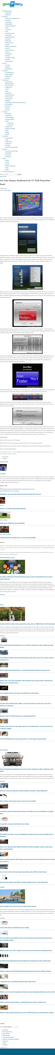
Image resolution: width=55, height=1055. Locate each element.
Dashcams (7, 67)
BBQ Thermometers (9, 83)
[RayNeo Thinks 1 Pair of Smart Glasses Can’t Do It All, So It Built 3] (4, 797)
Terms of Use (5, 1041)
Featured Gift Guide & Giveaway (7, 557)
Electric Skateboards (9, 95)
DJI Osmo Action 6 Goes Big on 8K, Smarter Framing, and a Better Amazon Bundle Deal (23, 791)
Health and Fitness (9, 74)
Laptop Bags (10, 123)
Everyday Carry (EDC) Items (11, 151)
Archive (4, 1042)
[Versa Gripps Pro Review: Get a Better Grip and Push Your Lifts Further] (4, 689)
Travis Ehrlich (8, 190)
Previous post (5, 456)
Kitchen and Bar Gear (10, 37)
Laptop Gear (10, 124)
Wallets (6, 167)
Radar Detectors (8, 68)
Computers (5, 111)
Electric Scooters (8, 96)
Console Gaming (9, 137)
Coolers (7, 89)
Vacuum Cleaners (9, 61)
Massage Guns (8, 76)
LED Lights (7, 38)
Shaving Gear (8, 154)
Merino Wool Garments (10, 166)
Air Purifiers (8, 20)
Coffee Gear (8, 29)
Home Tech (5, 16)
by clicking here (14, 554)
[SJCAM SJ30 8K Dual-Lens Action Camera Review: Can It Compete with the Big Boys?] (4, 735)
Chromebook (8, 113)
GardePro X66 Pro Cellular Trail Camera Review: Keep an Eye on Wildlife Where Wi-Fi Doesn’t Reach (27, 624)
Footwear (7, 164)
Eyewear (7, 162)
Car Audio (7, 65)
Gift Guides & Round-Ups (8, 171)
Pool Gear (7, 108)
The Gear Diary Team (7, 1031)
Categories (2, 1026)
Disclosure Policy (6, 1035)
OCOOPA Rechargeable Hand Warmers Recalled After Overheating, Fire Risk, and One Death (25, 961)
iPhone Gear (8, 14)
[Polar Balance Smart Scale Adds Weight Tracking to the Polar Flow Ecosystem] (17, 489)
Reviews (2, 505)
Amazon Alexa (8, 22)
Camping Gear (8, 87)
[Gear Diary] (27, 4)
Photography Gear (9, 42)
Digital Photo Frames (9, 33)
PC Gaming (7, 145)
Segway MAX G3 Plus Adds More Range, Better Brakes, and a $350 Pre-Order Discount (23, 872)
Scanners (7, 132)
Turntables (7, 59)
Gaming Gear (8, 143)
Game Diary (5, 136)
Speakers (7, 52)
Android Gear (8, 12)
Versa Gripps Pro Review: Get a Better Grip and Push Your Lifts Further (19, 693)
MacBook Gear (8, 126)
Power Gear (7, 106)
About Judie (5, 1029)
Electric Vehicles (8, 98)
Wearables (7, 78)
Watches (7, 169)
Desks (6, 31)
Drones (6, 91)
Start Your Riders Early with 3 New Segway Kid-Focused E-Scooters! (18, 906)
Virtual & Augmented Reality (11, 147)
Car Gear (5, 63)
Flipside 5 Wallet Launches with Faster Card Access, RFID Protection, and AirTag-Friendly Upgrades (26, 1012)
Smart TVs (7, 48)
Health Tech (5, 70)
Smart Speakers (8, 53)
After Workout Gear (9, 72)
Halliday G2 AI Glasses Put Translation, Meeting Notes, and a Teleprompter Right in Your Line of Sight (27, 992)
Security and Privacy (9, 50)
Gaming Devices (8, 141)
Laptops (7, 121)
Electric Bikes (8, 93)
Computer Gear (8, 115)
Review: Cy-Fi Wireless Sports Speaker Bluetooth (13, 508)
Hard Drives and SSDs (10, 128)
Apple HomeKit (8, 24)
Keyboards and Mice (9, 119)
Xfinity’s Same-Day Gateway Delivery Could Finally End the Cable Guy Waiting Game (23, 1002)
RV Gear (7, 109)
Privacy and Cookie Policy (8, 1037)
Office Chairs (8, 40)
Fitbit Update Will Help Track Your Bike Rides (12, 523)
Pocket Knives (8, 152)
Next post (5, 458)
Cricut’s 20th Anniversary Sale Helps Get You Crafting (14, 824)
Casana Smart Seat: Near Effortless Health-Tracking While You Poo (18, 981)
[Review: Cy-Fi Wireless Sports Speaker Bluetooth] (2, 503)
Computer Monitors (9, 117)
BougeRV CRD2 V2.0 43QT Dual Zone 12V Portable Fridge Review (18, 716)
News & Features (15, 491)
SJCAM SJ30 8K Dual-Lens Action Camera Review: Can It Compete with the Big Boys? (23, 739)
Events (1, 491)
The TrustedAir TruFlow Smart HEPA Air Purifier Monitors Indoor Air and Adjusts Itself (24, 882)
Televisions (7, 55)
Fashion (4, 158)
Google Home (8, 35)
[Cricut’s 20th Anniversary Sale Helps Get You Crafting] (4, 820)
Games (6, 139)
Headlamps (7, 100)
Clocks (6, 27)
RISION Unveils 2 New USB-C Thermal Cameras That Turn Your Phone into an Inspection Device (26, 950)
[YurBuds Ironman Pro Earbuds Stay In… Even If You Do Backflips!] (4, 532)
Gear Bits (2, 887)
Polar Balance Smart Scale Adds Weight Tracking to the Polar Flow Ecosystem (20, 494)
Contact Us (5, 1044)
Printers (7, 130)
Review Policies (6, 1033)
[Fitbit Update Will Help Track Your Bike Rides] (5, 518)
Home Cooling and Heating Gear (12, 18)
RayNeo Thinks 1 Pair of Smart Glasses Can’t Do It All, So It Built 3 (18, 801)
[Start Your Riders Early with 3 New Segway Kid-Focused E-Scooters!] (12, 903)
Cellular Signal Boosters (10, 25)
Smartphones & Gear (7, 10)
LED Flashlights (8, 104)
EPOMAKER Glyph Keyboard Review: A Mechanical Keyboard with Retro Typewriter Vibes (25, 670)
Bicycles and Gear (9, 85)
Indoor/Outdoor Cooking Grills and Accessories (15, 102)
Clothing (7, 160)
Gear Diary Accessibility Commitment (11, 1039)
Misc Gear (5, 149)
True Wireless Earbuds (10, 57)
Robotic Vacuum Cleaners (10, 46)
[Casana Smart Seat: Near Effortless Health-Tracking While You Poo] (4, 978)
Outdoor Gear (6, 80)
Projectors (7, 44)
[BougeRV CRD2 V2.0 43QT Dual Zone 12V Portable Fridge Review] (4, 712)
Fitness (5, 188)
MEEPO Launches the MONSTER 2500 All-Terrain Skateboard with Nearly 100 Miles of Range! (25, 971)
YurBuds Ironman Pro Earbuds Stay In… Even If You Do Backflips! (18, 537)
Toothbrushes (8, 156)
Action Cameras (8, 81)
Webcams (7, 134)
